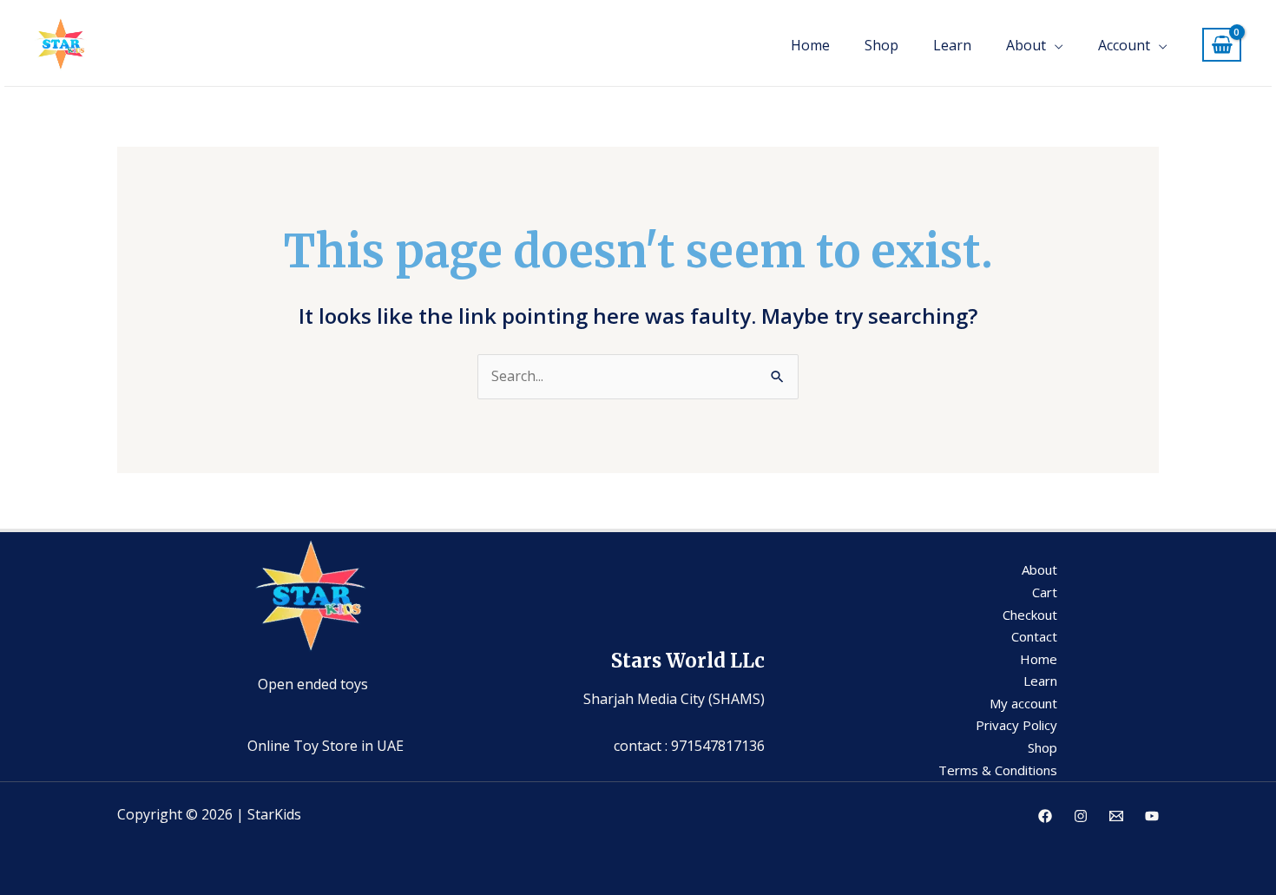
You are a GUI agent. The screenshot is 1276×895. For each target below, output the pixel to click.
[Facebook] (1045, 816)
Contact (1034, 636)
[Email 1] (1116, 816)
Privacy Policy (1016, 725)
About (1026, 45)
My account (1023, 703)
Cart (1044, 592)
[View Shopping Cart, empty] (1221, 45)
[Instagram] (1081, 816)
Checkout (1030, 614)
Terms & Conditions (997, 770)
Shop (881, 45)
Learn (952, 45)
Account (1124, 45)
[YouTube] (1152, 816)
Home (810, 45)
